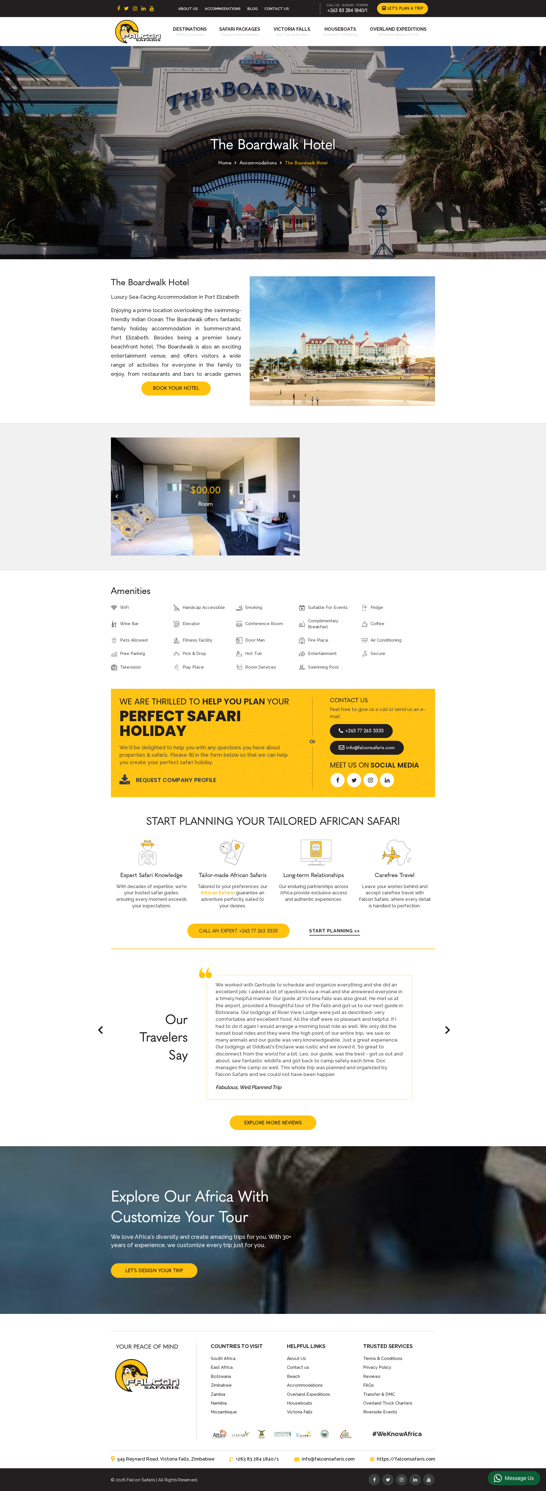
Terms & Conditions (382, 1358)
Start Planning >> (334, 931)
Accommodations (223, 9)
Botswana (221, 1376)
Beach (293, 1376)
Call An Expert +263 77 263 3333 (238, 931)
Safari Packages (239, 29)
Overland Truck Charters (387, 1403)
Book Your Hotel (176, 388)
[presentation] (116, 496)
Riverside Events (380, 1412)
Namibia (219, 1403)
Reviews (371, 1376)
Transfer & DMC (379, 1394)
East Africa (222, 1367)
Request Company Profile (176, 780)
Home (224, 162)
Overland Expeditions (398, 29)
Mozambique (224, 1412)
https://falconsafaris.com (406, 1459)
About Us (188, 9)
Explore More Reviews (273, 1122)
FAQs (368, 1385)
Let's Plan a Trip (404, 8)
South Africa (223, 1358)
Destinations (190, 29)
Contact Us (276, 9)
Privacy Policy (377, 1367)
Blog (252, 9)
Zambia (218, 1394)
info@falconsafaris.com (370, 747)
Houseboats (340, 29)
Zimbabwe (221, 1385)
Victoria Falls (292, 29)
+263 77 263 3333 (364, 730)
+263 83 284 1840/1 (347, 10)
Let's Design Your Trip (154, 1270)
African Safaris (218, 892)
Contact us (298, 1367)
